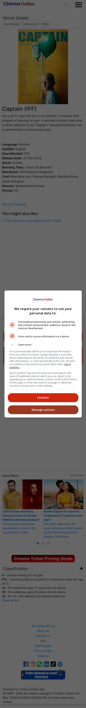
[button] (43, 345)
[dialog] (43, 354)
